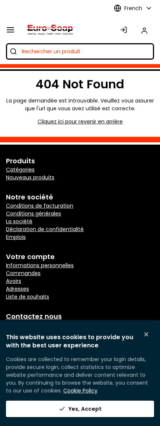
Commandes (23, 273)
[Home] (48, 30)
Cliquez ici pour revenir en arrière (80, 121)
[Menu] (10, 30)
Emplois (16, 237)
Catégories (20, 169)
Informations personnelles (40, 265)
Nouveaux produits (30, 177)
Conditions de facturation (39, 205)
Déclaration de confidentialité (45, 229)
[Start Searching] (13, 51)
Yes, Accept (85, 409)
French (133, 8)
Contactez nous (34, 316)
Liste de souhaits (27, 296)
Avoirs (13, 281)
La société (19, 221)
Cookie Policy (80, 390)
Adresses (17, 289)
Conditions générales (33, 213)
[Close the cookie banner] (146, 334)
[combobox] (80, 51)
